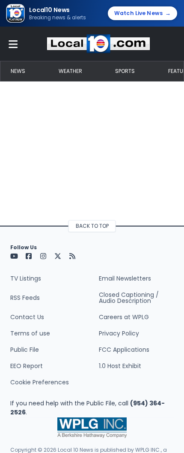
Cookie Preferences (39, 382)
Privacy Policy (119, 333)
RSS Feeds (25, 298)
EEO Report (26, 366)
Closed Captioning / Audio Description (129, 298)
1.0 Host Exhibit (120, 366)
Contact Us (27, 317)
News (18, 71)
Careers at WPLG (124, 317)
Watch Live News (142, 13)
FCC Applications (124, 350)
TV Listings (25, 278)
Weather (70, 71)
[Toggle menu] (13, 44)
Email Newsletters (125, 278)
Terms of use (30, 333)
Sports (125, 71)
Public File (24, 350)
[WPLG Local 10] (98, 43)
